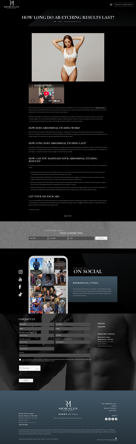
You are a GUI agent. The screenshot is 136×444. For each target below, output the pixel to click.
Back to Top (67, 216)
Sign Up (101, 238)
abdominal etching (100, 107)
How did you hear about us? (63, 339)
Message (21, 352)
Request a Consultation (124, 4)
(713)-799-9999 (101, 326)
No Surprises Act (109, 403)
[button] (111, 4)
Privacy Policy (51, 361)
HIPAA (114, 406)
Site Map (112, 410)
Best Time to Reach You (25, 332)
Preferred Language (25, 339)
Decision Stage (23, 345)
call (80, 202)
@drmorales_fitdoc (86, 283)
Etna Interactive (114, 439)
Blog (60, 21)
